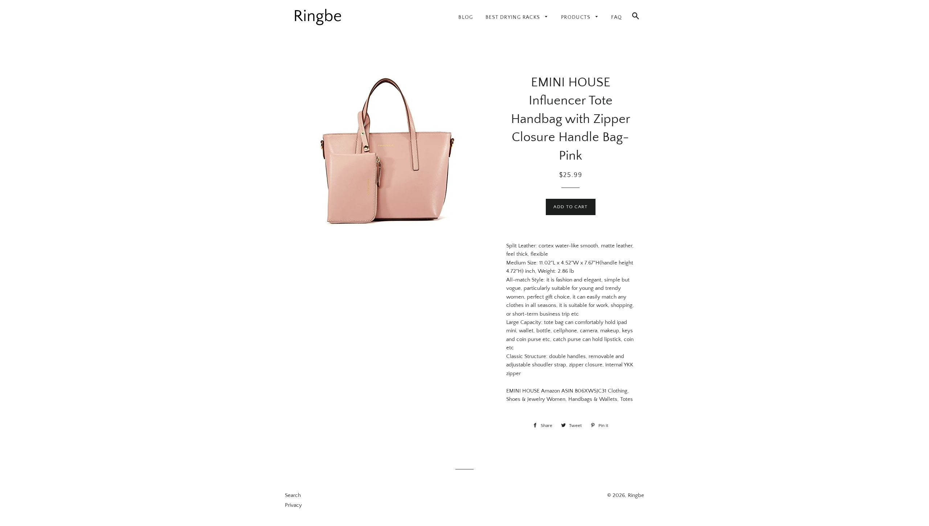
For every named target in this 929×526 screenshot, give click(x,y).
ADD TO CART (570, 206)
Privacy (293, 505)
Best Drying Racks (514, 17)
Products (576, 17)
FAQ (616, 17)
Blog (465, 17)
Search (293, 495)
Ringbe (636, 495)
